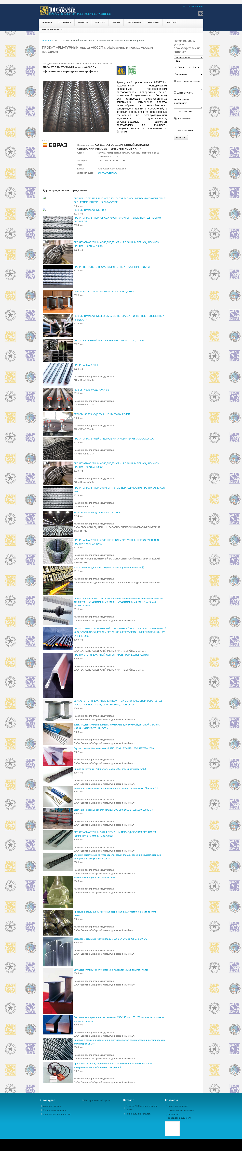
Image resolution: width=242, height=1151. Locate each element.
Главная (47, 22)
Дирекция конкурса (178, 1106)
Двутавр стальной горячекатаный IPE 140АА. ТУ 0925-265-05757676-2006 (114, 748)
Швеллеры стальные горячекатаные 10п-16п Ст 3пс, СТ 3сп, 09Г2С (110, 938)
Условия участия (52, 1106)
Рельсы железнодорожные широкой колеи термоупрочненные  (109, 567)
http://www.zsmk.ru (107, 172)
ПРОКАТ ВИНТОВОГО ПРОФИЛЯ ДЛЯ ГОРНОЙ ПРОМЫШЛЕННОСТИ (112, 267)
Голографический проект (97, 1100)
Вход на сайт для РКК (191, 6)
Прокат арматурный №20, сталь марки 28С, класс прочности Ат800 (110, 769)
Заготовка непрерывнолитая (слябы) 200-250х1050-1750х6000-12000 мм (113, 809)
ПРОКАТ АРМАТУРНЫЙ (86, 365)
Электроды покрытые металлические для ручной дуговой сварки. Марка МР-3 (116, 788)
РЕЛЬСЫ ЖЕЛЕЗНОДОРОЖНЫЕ (91, 389)
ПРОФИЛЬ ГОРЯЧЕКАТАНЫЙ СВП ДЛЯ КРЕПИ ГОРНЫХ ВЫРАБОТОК (111, 654)
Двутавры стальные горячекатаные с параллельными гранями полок (111, 969)
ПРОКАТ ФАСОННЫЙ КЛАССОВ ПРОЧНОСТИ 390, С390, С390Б (109, 340)
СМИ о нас (171, 22)
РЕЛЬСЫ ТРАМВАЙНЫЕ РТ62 (90, 210)
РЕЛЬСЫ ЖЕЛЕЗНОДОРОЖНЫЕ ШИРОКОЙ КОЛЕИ (102, 414)
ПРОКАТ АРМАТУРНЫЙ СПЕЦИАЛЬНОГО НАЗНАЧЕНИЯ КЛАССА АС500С (114, 438)
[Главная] (75, 14)
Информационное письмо (57, 1114)
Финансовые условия (54, 1110)
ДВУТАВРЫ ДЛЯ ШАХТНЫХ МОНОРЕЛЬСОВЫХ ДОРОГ (104, 291)
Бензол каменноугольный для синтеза (94, 877)
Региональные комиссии (181, 1110)
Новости (83, 22)
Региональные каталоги (138, 1113)
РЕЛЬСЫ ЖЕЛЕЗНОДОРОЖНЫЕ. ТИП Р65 (97, 512)
